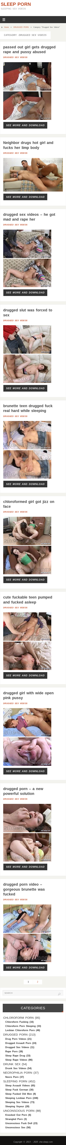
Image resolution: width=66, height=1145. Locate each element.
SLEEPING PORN (15, 1081)
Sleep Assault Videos (17, 1085)
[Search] (59, 994)
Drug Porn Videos (15, 1039)
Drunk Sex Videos (15, 1068)
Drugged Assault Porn (18, 1043)
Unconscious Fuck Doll (18, 1123)
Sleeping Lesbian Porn (18, 1098)
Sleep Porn (16, 4)
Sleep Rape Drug (15, 1055)
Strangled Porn (14, 1119)
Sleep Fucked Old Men (18, 1093)
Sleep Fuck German (16, 1089)
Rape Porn (11, 1051)
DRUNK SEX (12, 1064)
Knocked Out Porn (16, 1115)
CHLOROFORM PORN (18, 1017)
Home (6, 27)
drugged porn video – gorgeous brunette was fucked (24, 889)
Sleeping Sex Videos (17, 1102)
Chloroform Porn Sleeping (20, 1026)
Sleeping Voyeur (14, 1106)
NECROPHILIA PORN (17, 1072)
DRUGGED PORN (21, 27)
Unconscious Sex (15, 1127)
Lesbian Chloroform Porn (20, 1030)
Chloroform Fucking (16, 1021)
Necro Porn (12, 1077)
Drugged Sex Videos (15, 57)
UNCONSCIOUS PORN (18, 1110)
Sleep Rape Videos (16, 1059)
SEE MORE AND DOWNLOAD (25, 125)
